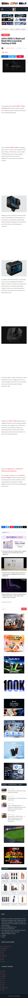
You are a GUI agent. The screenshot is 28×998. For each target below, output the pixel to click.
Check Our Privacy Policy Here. (8, 928)
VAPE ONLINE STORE (6, 946)
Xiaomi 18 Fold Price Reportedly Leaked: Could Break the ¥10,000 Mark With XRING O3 (14, 552)
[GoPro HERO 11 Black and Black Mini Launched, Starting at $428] (14, 66)
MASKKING (4, 955)
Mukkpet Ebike (5, 987)
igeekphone (17, 996)
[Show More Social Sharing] (25, 56)
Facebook (3, 935)
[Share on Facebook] (5, 56)
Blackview (4, 974)
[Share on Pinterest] (20, 56)
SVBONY (3, 971)
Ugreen (3, 989)
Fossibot (3, 976)
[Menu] (2, 9)
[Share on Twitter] (12, 56)
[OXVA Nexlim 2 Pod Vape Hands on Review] (4, 797)
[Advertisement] (14, 89)
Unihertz (3, 978)
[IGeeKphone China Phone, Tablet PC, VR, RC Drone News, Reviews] (14, 9)
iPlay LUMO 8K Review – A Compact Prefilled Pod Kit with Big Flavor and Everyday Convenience (16, 808)
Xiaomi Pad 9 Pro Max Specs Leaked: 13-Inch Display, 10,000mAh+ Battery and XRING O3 (14, 574)
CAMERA (5, 35)
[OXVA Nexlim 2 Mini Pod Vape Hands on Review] (4, 790)
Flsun (3, 980)
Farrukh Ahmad (10, 48)
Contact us (3, 927)
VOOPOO (4, 950)
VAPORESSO (4, 948)
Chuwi (3, 973)
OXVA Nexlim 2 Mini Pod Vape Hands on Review (16, 791)
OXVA (3, 952)
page (9, 477)
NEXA (3, 954)
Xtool (3, 984)
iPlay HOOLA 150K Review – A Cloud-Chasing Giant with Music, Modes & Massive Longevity (16, 819)
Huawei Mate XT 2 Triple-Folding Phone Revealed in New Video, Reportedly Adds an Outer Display (14, 595)
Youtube (3, 937)
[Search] (26, 9)
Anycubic (3, 982)
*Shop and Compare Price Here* (8, 933)
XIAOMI (20, 784)
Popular (4, 784)
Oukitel (3, 986)
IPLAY (3, 959)
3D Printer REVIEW (12, 784)
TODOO (3, 961)
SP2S (3, 957)
